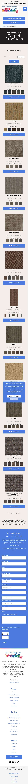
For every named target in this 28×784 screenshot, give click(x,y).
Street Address (4, 584)
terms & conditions (15, 627)
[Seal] (20, 166)
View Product (14, 97)
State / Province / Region (6, 600)
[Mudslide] (14, 129)
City (2, 595)
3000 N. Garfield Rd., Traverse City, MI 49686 (14, 3)
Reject (17, 396)
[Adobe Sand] (14, 371)
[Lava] (12, 166)
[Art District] (13, 277)
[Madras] (14, 111)
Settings (14, 399)
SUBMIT (4, 642)
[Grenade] (14, 148)
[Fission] (16, 166)
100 (16, 513)
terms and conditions (12, 391)
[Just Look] (21, 463)
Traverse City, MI (14, 682)
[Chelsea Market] (14, 259)
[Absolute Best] (17, 463)
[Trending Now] (14, 185)
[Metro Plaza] (17, 277)
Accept (10, 396)
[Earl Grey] (18, 91)
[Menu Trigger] (25, 9)
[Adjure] (21, 426)
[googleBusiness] (18, 762)
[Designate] (17, 352)
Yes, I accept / (11, 628)
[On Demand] (20, 203)
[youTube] (13, 762)
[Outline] (21, 352)
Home (3, 26)
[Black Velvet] (23, 129)
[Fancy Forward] (14, 445)
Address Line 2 (4, 589)
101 (19, 513)
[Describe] (9, 352)
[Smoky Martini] (18, 129)
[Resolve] (14, 334)
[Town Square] (21, 277)
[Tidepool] (14, 73)
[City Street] (23, 91)
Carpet (6, 26)
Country (3, 611)
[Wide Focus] (9, 463)
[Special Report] (12, 203)
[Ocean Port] (10, 91)
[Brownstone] (14, 91)
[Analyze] (9, 426)
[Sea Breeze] (10, 129)
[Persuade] (13, 352)
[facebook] (10, 762)
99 (13, 513)
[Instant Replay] (16, 203)
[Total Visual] (13, 463)
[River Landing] (9, 277)
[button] (14, 18)
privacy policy (5, 629)
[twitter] (15, 762)
